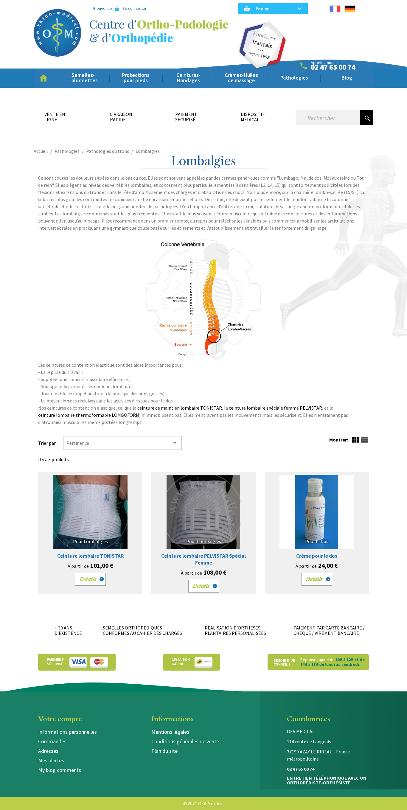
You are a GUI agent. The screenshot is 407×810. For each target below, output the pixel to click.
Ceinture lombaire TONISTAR (90, 556)
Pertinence (122, 443)
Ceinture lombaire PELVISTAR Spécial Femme (203, 559)
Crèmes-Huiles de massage (241, 77)
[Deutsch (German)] (350, 8)
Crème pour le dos (316, 556)
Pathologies (294, 77)
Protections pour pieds (136, 77)
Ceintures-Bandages (188, 77)
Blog (346, 77)
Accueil (45, 78)
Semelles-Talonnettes (83, 77)
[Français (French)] (335, 8)
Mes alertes (51, 760)
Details (88, 579)
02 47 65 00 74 (333, 67)
